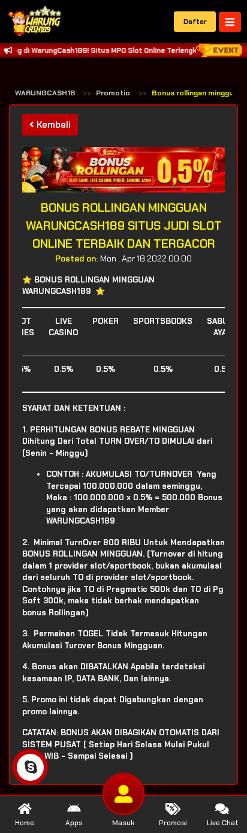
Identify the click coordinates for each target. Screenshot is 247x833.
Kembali (52, 125)
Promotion (115, 93)
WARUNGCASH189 (47, 93)
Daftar (195, 21)
